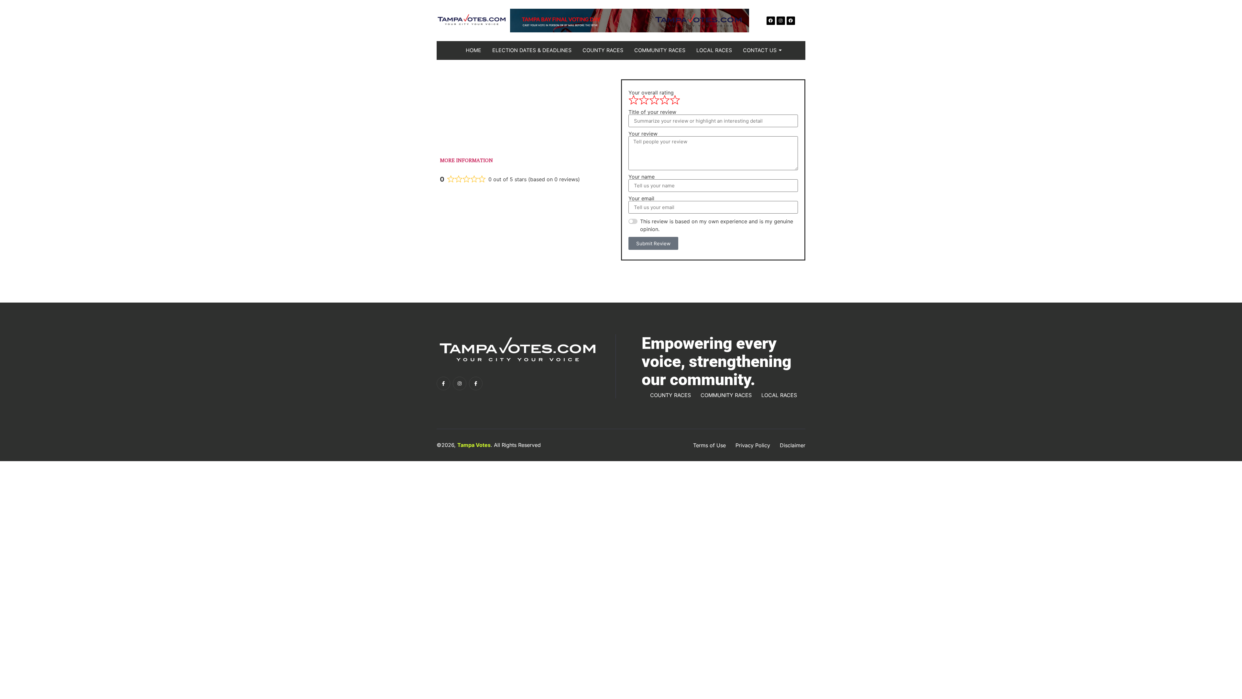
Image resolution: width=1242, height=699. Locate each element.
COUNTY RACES (603, 50)
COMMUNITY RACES (659, 50)
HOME (473, 50)
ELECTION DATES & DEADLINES (532, 50)
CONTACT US (760, 50)
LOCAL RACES (714, 50)
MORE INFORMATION (466, 160)
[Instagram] (781, 21)
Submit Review (653, 243)
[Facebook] (771, 21)
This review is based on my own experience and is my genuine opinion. (716, 225)
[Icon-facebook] (443, 383)
